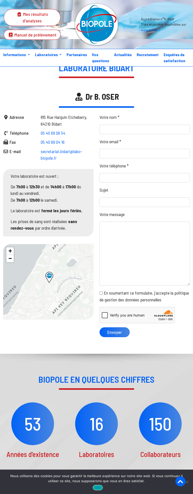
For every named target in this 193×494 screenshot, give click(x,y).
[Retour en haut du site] (180, 481)
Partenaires (77, 54)
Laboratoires (47, 54)
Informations (15, 54)
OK (97, 487)
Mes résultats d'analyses (35, 17)
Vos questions (100, 57)
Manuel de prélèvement (35, 35)
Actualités (123, 54)
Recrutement (148, 54)
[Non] (186, 481)
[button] (49, 277)
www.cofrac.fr (151, 30)
